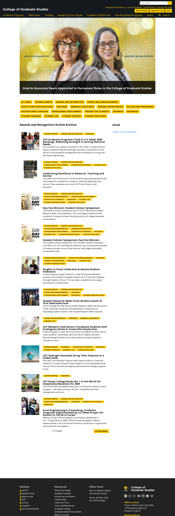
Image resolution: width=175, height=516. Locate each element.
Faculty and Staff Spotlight (37, 106)
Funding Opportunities (111, 106)
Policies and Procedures (141, 106)
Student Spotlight (96, 116)
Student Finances (31, 116)
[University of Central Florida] (22, 3)
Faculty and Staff (164, 7)
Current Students (134, 7)
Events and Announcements (104, 102)
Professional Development (67, 111)
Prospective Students (114, 7)
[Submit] (170, 3)
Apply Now (142, 11)
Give (168, 11)
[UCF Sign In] (128, 3)
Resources (133, 111)
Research (118, 111)
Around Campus (44, 102)
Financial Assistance (83, 106)
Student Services (72, 116)
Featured (62, 106)
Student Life (52, 116)
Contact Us (157, 11)
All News (26, 102)
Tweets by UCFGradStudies (124, 131)
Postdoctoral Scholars (35, 111)
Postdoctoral (149, 7)
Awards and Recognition (70, 102)
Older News (101, 431)
